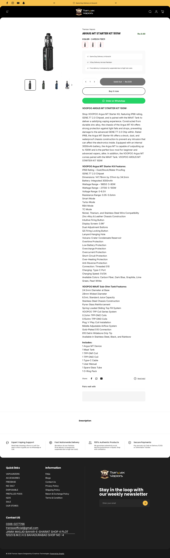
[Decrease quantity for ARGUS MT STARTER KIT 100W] (85, 81)
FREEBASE (11, 482)
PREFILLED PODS (14, 494)
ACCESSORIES (13, 478)
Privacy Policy (52, 486)
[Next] (115, 3)
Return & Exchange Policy (57, 494)
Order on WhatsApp (115, 101)
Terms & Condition (53, 498)
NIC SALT (10, 486)
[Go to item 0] (30, 85)
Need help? (141, 378)
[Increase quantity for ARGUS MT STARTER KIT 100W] (95, 81)
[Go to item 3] (56, 85)
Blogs (48, 478)
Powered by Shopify (57, 554)
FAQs (47, 474)
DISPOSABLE (12, 490)
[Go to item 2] (43, 85)
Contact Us (50, 482)
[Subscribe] (145, 503)
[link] (40, 533)
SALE (8, 501)
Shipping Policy (52, 490)
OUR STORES (12, 505)
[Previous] (54, 3)
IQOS (8, 498)
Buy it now (114, 91)
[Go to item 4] (69, 85)
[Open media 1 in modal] (49, 52)
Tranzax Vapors (88, 29)
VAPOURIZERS (13, 474)
